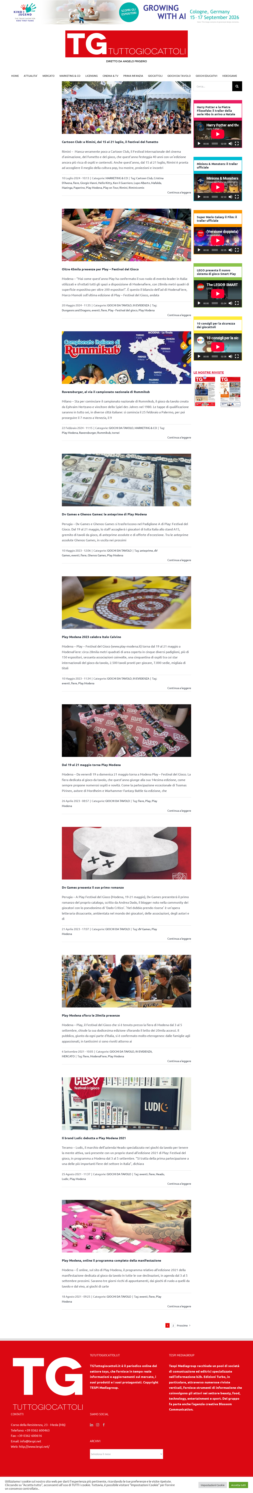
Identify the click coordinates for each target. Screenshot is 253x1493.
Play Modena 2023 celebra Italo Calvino (91, 637)
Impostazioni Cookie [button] (213, 1485)
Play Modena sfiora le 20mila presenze (91, 1015)
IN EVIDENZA (141, 305)
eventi (96, 310)
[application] (218, 134)
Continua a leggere (179, 192)
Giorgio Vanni (88, 183)
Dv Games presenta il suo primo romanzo (93, 887)
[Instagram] (97, 1424)
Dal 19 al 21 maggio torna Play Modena (91, 765)
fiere (76, 183)
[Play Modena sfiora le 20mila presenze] (126, 981)
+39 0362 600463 (37, 1430)
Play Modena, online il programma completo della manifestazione (111, 1260)
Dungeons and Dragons (76, 310)
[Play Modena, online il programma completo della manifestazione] (126, 1226)
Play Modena (94, 187)
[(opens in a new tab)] (230, 378)
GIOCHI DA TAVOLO (119, 305)
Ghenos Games (97, 555)
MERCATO (68, 1056)
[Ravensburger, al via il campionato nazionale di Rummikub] (126, 357)
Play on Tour (110, 187)
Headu (160, 1174)
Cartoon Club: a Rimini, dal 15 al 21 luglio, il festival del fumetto (110, 142)
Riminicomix (136, 187)
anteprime (146, 550)
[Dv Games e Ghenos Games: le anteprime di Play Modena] (126, 480)
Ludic (65, 1179)
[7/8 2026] (205, 378)
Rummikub (104, 432)
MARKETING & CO (117, 178)
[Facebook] (103, 1424)
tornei (116, 432)
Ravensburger (87, 432)
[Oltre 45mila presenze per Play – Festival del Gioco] (126, 235)
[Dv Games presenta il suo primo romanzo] (126, 853)
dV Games (144, 929)
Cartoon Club (144, 178)
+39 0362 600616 (29, 1435)
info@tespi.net (30, 1441)
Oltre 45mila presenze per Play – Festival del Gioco (100, 269)
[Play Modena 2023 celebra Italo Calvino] (126, 602)
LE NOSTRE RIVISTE (209, 372)
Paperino (79, 187)
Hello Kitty (105, 183)
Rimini (123, 187)
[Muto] (230, 144)
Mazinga (67, 187)
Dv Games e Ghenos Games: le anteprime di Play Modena (104, 514)
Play (148, 801)
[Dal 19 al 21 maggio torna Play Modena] (126, 730)
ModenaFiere (98, 1056)
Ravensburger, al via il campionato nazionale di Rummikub (106, 392)
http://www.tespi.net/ (34, 1446)
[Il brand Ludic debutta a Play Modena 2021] (126, 1103)
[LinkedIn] (91, 1424)
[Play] (199, 144)
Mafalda (156, 183)
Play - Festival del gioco (122, 310)
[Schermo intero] (237, 144)
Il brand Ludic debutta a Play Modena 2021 (94, 1138)
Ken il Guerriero (123, 183)
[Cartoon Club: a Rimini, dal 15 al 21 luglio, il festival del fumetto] (126, 107)
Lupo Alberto (142, 183)
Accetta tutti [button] (238, 1485)
